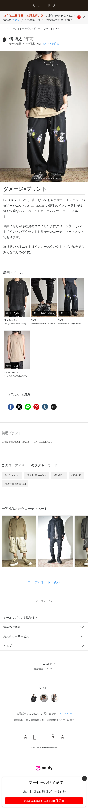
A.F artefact (13, 475)
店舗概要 (18, 720)
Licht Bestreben (11, 441)
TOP (5, 28)
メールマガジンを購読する (20, 617)
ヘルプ (7, 645)
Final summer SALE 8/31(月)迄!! (44, 800)
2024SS (77, 475)
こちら (16, 20)
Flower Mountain (16, 483)
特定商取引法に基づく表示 (60, 720)
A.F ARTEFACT (42, 441)
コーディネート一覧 (20, 28)
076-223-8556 (65, 713)
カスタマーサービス (16, 636)
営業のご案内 (11, 627)
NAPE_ (26, 441)
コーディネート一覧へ (44, 582)
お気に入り (19, 394)
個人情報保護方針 (35, 720)
